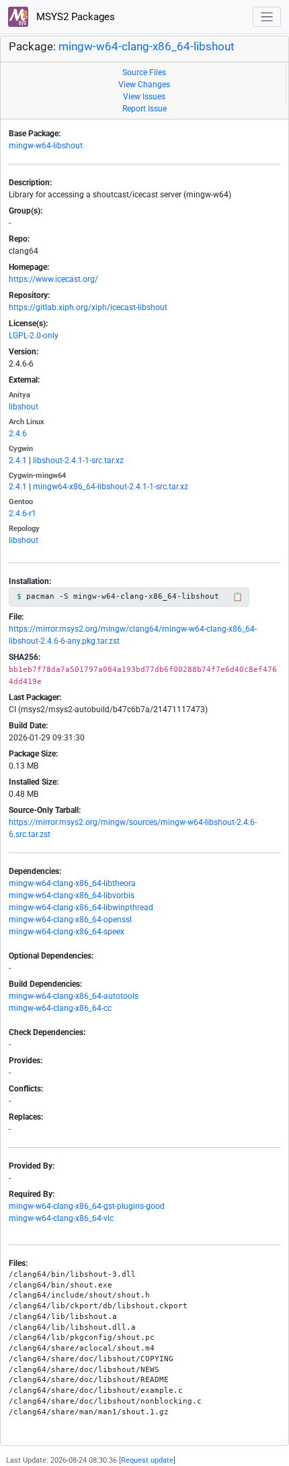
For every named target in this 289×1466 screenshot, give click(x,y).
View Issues (144, 96)
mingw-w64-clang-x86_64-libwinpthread (81, 907)
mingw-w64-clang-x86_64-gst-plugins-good (87, 1206)
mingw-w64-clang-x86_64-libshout (146, 46)
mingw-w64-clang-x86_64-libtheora (72, 883)
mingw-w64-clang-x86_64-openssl (70, 919)
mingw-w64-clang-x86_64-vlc (61, 1218)
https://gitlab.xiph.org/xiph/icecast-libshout (88, 307)
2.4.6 (18, 433)
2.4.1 (18, 460)
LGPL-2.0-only (33, 335)
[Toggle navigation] (267, 17)
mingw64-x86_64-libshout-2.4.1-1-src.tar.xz (110, 486)
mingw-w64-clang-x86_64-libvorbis (71, 895)
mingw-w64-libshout (46, 145)
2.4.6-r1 (22, 513)
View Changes (144, 84)
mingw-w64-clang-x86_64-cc (60, 1008)
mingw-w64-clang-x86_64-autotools (73, 996)
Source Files (144, 72)
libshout (23, 406)
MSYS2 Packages (74, 17)
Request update (147, 1460)
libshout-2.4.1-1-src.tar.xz (78, 460)
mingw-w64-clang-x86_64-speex (66, 931)
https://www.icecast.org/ (53, 279)
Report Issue (144, 108)
